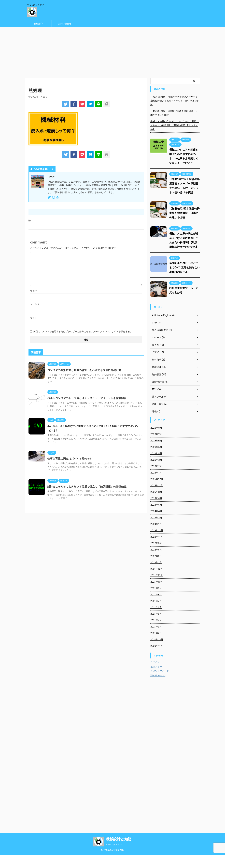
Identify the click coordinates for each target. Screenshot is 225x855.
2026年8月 (156, 427)
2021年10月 (156, 581)
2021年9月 (156, 588)
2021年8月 (156, 594)
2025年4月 (156, 498)
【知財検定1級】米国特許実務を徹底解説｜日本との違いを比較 (174, 113)
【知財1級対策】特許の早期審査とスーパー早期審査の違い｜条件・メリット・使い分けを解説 (174, 100)
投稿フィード (157, 666)
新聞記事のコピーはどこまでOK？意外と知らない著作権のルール (184, 267)
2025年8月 (156, 491)
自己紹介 (38, 23)
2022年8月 (156, 543)
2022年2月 (156, 556)
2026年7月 (156, 434)
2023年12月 (156, 530)
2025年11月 (156, 485)
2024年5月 (156, 504)
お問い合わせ (64, 23)
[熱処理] (90, 104)
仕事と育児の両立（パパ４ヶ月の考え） (71, 458)
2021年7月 (156, 601)
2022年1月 (156, 562)
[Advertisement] (112, 52)
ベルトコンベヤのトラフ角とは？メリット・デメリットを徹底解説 (87, 398)
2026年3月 (156, 459)
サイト (33, 317)
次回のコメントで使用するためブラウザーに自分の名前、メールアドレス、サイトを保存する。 (82, 331)
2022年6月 (156, 549)
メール (34, 304)
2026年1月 (156, 472)
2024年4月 (156, 511)
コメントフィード (159, 671)
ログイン (155, 662)
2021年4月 (156, 620)
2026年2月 (156, 466)
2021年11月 (156, 575)
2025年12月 (156, 479)
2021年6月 (156, 607)
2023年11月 (156, 536)
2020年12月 (156, 639)
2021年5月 (156, 613)
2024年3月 (156, 517)
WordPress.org (158, 675)
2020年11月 (156, 645)
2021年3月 (156, 626)
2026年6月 (156, 440)
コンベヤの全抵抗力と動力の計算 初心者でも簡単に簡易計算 (84, 370)
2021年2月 (156, 633)
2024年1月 (156, 524)
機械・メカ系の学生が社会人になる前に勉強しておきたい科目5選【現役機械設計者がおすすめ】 (174, 125)
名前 (33, 290)
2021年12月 (156, 568)
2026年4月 (156, 453)
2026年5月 (156, 447)
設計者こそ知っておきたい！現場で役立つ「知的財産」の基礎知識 (87, 486)
